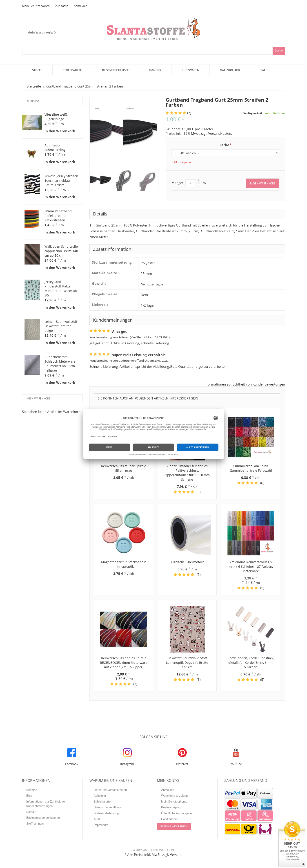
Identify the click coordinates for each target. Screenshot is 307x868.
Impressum (101, 825)
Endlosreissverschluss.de (43, 817)
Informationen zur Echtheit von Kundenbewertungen (244, 384)
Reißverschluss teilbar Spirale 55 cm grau (123, 468)
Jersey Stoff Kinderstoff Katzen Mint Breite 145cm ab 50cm (60, 288)
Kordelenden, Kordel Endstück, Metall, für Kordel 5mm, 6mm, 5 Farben (251, 662)
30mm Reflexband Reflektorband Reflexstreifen (58, 215)
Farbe (225, 145)
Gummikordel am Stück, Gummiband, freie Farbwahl (251, 468)
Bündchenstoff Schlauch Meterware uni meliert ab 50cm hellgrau (60, 363)
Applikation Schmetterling (55, 147)
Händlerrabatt (169, 819)
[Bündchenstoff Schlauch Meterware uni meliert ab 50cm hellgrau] (32, 365)
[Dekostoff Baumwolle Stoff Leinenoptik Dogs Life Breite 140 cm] (187, 629)
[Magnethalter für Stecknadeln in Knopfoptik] (123, 533)
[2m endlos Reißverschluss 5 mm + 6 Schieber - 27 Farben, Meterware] (250, 533)
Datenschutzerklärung (108, 807)
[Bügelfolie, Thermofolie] (187, 533)
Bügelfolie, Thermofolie (187, 562)
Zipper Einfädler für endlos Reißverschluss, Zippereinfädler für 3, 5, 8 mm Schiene (187, 473)
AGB (97, 819)
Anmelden (80, 6)
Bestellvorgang (170, 807)
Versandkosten (219, 133)
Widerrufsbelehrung (106, 813)
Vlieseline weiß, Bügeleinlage (56, 116)
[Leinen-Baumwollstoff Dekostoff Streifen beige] (32, 329)
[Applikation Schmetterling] (32, 153)
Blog (29, 795)
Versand (176, 854)
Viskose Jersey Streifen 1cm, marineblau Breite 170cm (61, 180)
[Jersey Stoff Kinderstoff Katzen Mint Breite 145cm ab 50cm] (32, 290)
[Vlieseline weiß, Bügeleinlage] (32, 122)
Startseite (34, 86)
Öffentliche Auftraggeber (177, 813)
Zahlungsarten (103, 801)
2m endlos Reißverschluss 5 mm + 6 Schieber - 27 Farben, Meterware (251, 566)
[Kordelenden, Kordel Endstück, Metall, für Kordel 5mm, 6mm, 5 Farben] (250, 629)
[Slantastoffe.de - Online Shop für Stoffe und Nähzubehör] (153, 29)
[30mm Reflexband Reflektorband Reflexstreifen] (32, 219)
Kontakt (31, 812)
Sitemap (31, 790)
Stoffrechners (35, 823)
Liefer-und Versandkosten (110, 790)
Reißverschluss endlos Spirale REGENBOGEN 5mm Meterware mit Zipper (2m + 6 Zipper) (123, 662)
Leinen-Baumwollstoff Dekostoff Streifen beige (60, 326)
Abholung (100, 795)
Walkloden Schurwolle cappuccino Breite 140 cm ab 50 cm (61, 251)
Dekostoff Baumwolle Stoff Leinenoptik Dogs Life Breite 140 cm (187, 662)
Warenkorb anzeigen (174, 795)
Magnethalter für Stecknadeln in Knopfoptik (123, 564)
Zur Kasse (61, 6)
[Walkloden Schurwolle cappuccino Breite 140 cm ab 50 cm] (32, 254)
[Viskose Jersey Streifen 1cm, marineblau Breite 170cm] (32, 184)
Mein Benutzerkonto (36, 6)
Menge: (177, 182)
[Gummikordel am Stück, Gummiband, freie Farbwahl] (250, 437)
